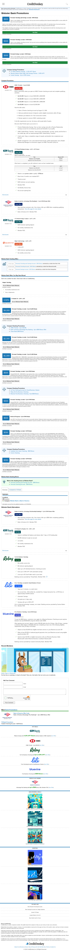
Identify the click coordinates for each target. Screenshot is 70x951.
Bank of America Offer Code (21, 713)
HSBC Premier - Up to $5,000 (18, 327)
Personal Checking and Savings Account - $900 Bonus (29, 263)
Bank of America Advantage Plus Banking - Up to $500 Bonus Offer (28, 329)
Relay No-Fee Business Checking (19, 392)
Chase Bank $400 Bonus (17, 331)
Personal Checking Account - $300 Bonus (25, 266)
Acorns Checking (15, 453)
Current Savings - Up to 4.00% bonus (20, 75)
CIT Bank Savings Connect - (25, 218)
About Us (16, 947)
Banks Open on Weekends (8, 673)
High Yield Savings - (23, 241)
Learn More (18, 88)
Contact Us (53, 947)
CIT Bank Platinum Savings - (27, 149)
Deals (26, 947)
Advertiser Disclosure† (34, 9)
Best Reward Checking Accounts (35, 906)
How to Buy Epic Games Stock (35, 900)
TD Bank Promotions (7, 722)
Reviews (22, 947)
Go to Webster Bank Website (11, 285)
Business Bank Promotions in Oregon (35, 826)
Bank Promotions (11, 710)
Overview (4, 490)
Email (24, 687)
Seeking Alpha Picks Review (35, 882)
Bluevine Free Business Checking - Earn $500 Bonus (25, 393)
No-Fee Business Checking (21, 557)
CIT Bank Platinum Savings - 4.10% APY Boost (23, 71)
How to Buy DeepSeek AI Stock (35, 865)
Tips (30, 947)
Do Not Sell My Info (40, 947)
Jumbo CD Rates (35, 912)
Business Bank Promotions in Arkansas (35, 808)
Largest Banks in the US (35, 915)
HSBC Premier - (22, 85)
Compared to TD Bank (15, 489)
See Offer (53, 735)
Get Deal (35, 32)
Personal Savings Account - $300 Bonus (25, 269)
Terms (47, 947)
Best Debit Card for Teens (35, 918)
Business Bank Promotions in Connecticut (35, 843)
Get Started (18, 586)
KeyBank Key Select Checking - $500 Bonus (22, 451)
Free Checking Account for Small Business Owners (28, 583)
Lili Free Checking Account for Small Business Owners (25, 390)
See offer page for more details (33, 209)
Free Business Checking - (26, 612)
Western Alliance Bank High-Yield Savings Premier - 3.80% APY (28, 73)
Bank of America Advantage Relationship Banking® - (35, 511)
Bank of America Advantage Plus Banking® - (32, 201)
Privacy (33, 947)
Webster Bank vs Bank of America (19, 501)
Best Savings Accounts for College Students (35, 909)
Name (24, 683)
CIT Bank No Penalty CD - (25, 529)
